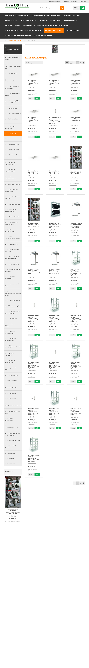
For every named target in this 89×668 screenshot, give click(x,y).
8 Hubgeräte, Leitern (12, 25)
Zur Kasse (66, 1)
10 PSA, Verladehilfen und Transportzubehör (53, 25)
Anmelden (83, 1)
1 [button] (77, 63)
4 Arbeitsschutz (10, 20)
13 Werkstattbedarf (72, 31)
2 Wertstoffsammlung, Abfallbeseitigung (46, 15)
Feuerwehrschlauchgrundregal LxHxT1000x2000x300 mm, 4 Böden (13, 511)
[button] (83, 62)
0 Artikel (76, 8)
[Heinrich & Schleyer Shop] (17, 6)
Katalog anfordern (54, 1)
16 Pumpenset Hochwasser (43, 36)
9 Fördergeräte (28, 25)
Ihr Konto (74, 1)
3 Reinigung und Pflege (72, 15)
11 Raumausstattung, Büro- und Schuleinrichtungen (23, 31)
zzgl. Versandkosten (16, 521)
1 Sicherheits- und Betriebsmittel (16, 15)
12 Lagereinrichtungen (53, 31)
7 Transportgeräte (69, 20)
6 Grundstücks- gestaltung (49, 20)
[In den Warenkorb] (37, 98)
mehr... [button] (31, 98)
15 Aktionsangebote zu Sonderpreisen (18, 36)
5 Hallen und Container (28, 20)
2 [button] (80, 63)
